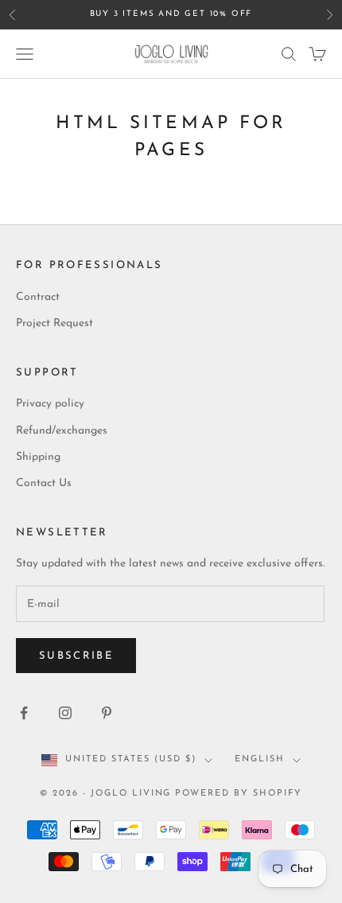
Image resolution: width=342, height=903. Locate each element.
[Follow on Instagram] (65, 713)
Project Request (54, 323)
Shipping (38, 457)
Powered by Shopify (238, 793)
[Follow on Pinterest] (107, 713)
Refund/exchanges (61, 431)
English (260, 759)
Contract (38, 297)
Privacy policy (50, 404)
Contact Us (44, 483)
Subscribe (76, 656)
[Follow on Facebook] (24, 713)
